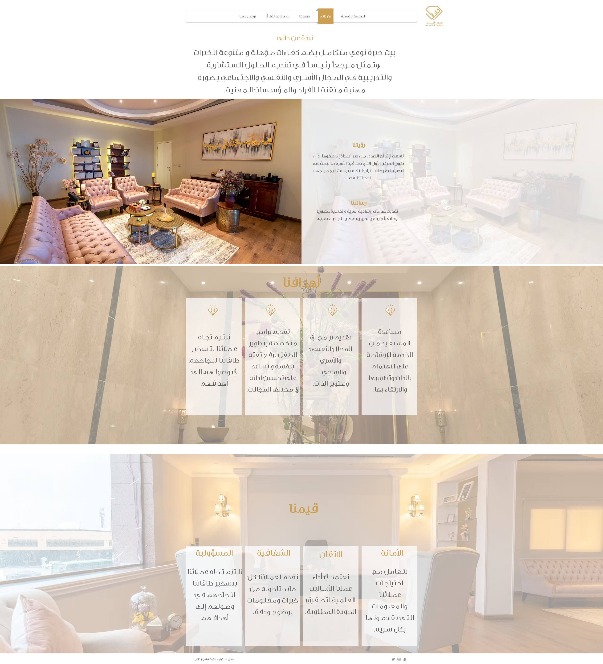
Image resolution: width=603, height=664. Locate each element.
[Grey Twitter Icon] (393, 659)
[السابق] (26, 355)
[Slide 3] (301, 432)
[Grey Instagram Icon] (399, 659)
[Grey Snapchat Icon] (405, 659)
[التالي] (576, 355)
